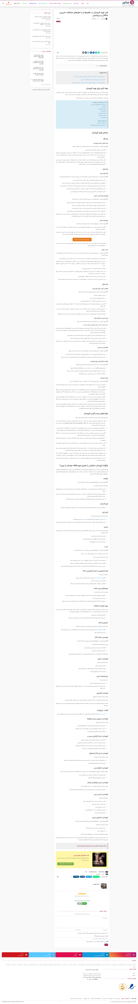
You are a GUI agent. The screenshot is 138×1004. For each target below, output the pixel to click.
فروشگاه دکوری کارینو (81, 964)
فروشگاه (133, 998)
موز (92, 612)
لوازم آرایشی (20, 964)
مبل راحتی (74, 964)
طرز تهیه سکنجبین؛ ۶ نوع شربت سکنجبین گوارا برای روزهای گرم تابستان (89, 76)
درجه (134, 973)
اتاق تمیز (70, 964)
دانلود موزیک (26, 964)
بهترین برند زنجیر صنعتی (33, 964)
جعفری (94, 810)
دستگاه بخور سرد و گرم (106, 964)
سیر (102, 801)
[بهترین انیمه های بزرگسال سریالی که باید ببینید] (47, 75)
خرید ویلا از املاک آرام (57, 964)
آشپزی (86, 56)
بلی (84, 903)
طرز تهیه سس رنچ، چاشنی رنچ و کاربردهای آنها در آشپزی (93, 80)
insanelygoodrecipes (93, 872)
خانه (88, 3)
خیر (79, 903)
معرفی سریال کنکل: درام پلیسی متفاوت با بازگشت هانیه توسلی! (42, 17)
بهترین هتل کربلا (114, 964)
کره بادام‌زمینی (99, 578)
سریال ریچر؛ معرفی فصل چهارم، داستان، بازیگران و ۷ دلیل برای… (38, 63)
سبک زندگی (76, 3)
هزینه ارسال (129, 964)
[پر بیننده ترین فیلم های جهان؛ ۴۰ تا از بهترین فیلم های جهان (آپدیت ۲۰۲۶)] (47, 69)
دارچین (82, 560)
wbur (86, 872)
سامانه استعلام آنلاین (122, 964)
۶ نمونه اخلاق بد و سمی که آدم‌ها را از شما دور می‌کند (41, 42)
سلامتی (83, 3)
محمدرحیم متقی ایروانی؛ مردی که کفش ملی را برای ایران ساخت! (41, 30)
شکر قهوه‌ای (100, 630)
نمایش (98, 65)
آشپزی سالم (58, 21)
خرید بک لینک (64, 964)
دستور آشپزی (98, 874)
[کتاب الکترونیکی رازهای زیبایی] (99, 859)
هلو (90, 612)
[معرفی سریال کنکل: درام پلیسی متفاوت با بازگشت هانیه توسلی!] (47, 57)
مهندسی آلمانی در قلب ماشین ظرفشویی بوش (41, 36)
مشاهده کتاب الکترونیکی (65, 864)
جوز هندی (84, 519)
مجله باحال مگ (14, 964)
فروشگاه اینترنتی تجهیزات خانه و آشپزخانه (93, 964)
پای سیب (86, 554)
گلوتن (95, 155)
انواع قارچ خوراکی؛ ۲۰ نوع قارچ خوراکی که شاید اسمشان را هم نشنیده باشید (89, 83)
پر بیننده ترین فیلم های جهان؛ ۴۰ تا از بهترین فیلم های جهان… (38, 69)
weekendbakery (101, 872)
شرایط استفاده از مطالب (95, 998)
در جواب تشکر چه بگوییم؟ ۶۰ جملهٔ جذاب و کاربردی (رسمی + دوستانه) (42, 23)
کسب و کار (24, 3)
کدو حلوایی (102, 519)
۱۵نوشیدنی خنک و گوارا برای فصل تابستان (88, 846)
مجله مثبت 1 (8, 964)
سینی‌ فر (91, 368)
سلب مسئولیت (86, 998)
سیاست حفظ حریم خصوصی (76, 998)
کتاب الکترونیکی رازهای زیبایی (81, 855)
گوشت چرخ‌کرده (101, 714)
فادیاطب (40, 964)
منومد (133, 975)
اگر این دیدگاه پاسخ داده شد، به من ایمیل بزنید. (96, 941)
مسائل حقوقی (17, 3)
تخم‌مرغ (76, 390)
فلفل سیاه (95, 743)
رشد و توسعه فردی (67, 3)
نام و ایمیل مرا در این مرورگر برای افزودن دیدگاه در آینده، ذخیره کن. (92, 933)
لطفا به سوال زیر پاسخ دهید (102, 936)
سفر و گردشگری (32, 3)
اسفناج (89, 760)
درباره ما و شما (117, 998)
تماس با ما (104, 998)
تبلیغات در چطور (125, 998)
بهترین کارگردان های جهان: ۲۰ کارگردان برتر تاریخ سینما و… (37, 80)
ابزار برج (134, 967)
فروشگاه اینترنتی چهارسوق (47, 964)
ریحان (91, 786)
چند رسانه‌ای (8, 4)
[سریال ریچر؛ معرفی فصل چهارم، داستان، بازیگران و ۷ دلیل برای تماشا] (47, 63)
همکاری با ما (110, 998)
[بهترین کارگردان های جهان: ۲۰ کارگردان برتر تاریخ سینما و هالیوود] (47, 81)
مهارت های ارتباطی (43, 3)
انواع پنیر (85, 686)
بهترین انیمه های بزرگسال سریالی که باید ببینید (38, 74)
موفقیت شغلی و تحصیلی (55, 3)
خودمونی (134, 964)
